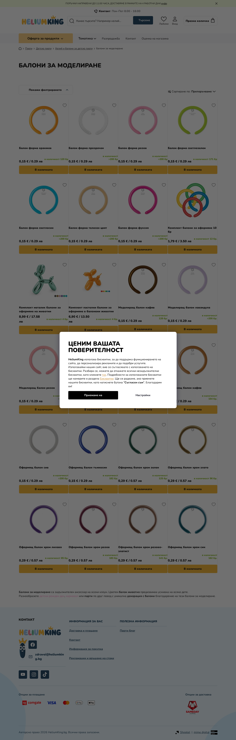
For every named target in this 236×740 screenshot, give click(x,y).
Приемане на (93, 395)
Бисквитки (107, 379)
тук (104, 375)
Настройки (143, 395)
